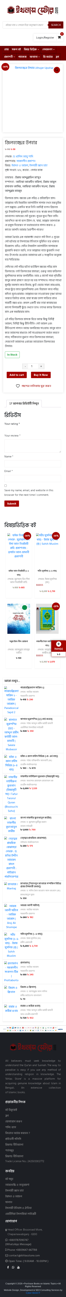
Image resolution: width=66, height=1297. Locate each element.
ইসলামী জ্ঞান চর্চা (38, 165)
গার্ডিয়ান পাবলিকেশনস (29, 842)
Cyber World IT (33, 1293)
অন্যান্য (33, 57)
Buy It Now (41, 375)
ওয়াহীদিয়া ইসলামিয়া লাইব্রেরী (31, 727)
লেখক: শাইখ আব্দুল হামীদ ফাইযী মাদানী (36, 723)
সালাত (8, 1202)
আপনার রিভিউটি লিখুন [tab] (25, 403)
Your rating (12, 424)
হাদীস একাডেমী (26, 942)
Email (8, 471)
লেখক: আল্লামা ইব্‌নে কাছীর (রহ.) (47, 651)
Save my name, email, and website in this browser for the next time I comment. (28, 492)
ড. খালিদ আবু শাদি (23, 156)
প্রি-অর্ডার (48, 57)
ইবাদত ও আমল (20, 165)
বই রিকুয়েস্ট (11, 1110)
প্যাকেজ (22, 57)
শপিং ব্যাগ (10, 1127)
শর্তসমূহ (9, 1151)
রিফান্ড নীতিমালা (14, 1145)
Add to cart (17, 375)
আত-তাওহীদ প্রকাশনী (29, 1014)
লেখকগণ (47, 49)
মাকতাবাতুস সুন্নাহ (27, 894)
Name (8, 456)
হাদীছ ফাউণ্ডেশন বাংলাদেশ (30, 995)
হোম (6, 49)
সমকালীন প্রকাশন (26, 161)
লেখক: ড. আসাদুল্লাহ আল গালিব (33, 991)
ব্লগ (57, 57)
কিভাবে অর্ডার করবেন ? (17, 1133)
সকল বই (16, 49)
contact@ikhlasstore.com (24, 1255)
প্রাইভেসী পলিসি (13, 1139)
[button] (57, 70)
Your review (12, 436)
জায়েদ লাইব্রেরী (26, 826)
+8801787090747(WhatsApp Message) (18, 1242)
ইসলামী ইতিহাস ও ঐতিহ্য (18, 1208)
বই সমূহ (9, 1179)
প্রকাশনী (8, 57)
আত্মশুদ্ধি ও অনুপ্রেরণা (17, 1185)
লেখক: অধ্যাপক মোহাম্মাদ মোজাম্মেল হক (36, 780)
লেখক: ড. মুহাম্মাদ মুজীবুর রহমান (33, 822)
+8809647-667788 (26, 1250)
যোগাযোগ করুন (13, 1122)
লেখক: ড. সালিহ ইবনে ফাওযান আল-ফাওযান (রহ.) (40, 890)
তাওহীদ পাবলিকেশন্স (28, 764)
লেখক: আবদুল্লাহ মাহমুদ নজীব (19, 651)
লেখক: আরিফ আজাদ (29, 692)
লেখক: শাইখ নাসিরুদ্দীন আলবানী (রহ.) (36, 760)
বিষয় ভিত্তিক (30, 49)
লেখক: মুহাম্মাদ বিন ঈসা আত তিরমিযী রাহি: (19, 581)
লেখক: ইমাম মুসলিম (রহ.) (47, 581)
